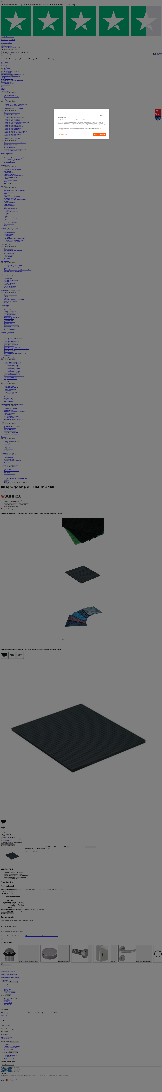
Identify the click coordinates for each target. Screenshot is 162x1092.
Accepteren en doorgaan (100, 134)
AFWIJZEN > (102, 115)
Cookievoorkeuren (62, 134)
